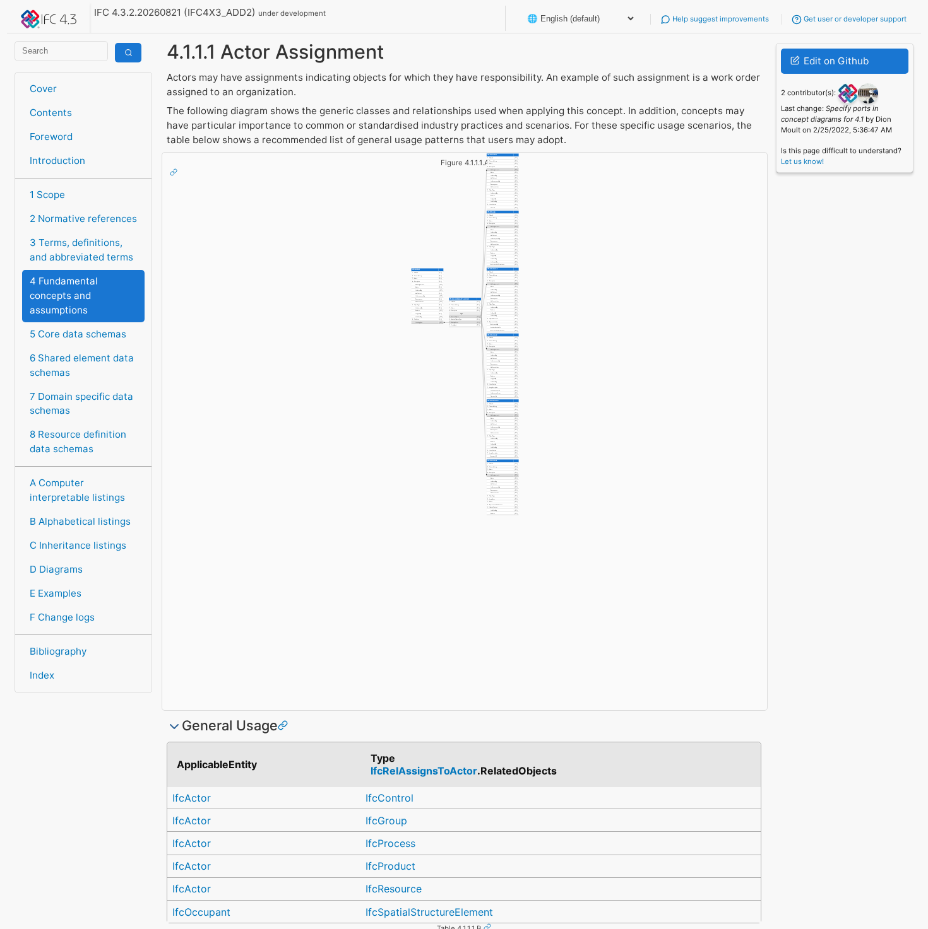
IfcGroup (386, 820)
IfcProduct (390, 866)
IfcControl (389, 798)
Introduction (57, 161)
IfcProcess (390, 843)
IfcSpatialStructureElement (429, 912)
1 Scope (47, 195)
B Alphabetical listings (80, 521)
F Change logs (62, 617)
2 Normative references (83, 219)
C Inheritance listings (78, 545)
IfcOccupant (201, 912)
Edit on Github (835, 61)
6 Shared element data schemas (82, 365)
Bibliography (58, 651)
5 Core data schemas (78, 334)
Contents (51, 113)
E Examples (55, 593)
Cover (43, 89)
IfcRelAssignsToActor (424, 770)
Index (42, 675)
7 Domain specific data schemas (81, 403)
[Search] (128, 52)
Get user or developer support (854, 19)
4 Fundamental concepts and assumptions (64, 295)
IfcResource (394, 888)
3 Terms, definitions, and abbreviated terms (81, 250)
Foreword (51, 137)
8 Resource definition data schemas (78, 441)
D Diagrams (56, 569)
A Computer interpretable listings (77, 490)
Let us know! (802, 161)
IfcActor (191, 798)
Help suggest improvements (719, 19)
